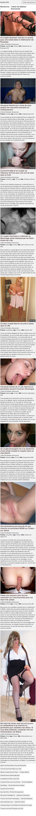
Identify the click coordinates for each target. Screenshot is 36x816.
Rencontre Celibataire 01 (8, 795)
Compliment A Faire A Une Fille (10, 779)
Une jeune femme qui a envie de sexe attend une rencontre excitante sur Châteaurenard (15, 107)
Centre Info (4, 2)
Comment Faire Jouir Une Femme (10, 782)
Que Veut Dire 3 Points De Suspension (12, 792)
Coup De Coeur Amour (7, 788)
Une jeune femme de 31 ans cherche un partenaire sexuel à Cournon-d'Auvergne (17, 388)
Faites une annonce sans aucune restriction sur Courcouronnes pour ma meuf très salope (16, 597)
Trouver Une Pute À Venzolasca (10, 798)
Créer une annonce (29, 2)
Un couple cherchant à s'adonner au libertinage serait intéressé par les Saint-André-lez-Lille (17, 238)
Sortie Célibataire (27, 782)
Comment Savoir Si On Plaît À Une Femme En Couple (16, 805)
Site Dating (4, 785)
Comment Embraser (26, 798)
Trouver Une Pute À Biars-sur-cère (11, 769)
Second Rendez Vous (7, 802)
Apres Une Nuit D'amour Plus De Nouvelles (13, 765)
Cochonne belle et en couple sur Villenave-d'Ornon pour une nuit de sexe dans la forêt (17, 173)
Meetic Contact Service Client (9, 772)
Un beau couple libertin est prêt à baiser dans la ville (17, 325)
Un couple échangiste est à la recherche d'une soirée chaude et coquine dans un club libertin (17, 451)
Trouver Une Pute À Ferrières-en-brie (12, 808)
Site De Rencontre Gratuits (16, 785)
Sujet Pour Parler (20, 802)
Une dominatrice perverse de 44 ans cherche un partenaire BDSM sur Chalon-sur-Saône (17, 528)
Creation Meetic (24, 772)
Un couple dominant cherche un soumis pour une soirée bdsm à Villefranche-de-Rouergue (17, 40)
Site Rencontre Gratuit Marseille (10, 775)
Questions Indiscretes (23, 795)
